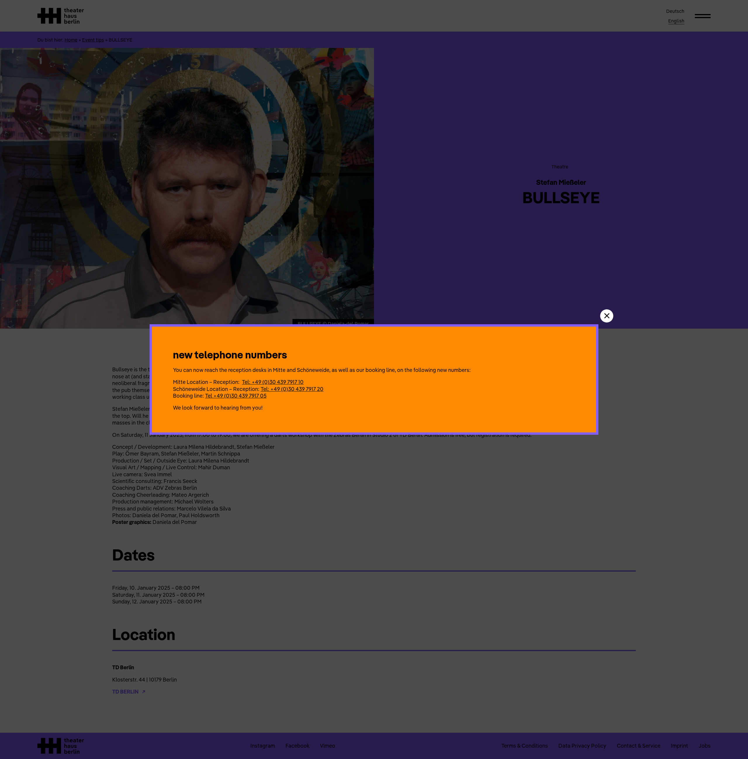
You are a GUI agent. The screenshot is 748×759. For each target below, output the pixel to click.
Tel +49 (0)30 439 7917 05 (235, 395)
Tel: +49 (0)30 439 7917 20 (292, 389)
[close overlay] (606, 315)
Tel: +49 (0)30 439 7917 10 (273, 382)
